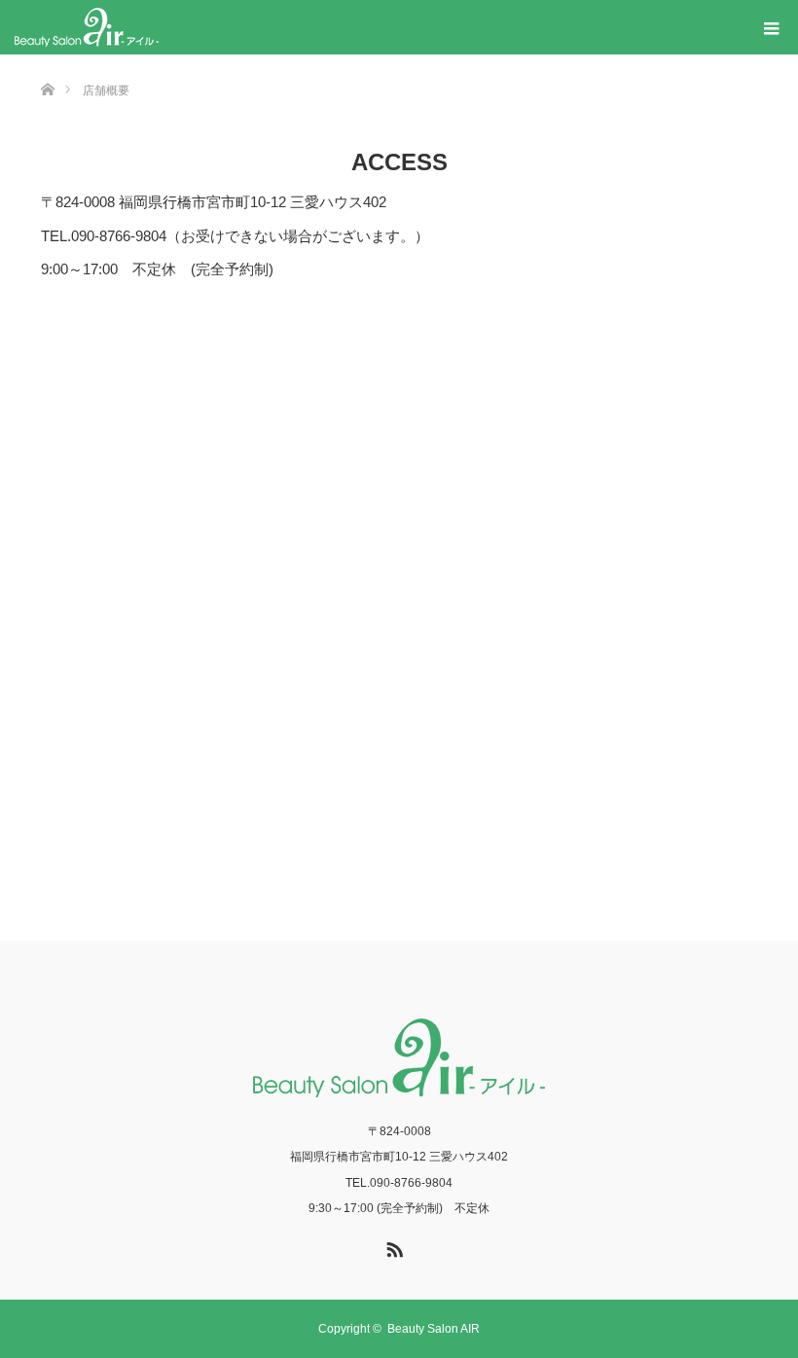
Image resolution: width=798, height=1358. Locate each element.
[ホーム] (47, 61)
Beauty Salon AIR (433, 1329)
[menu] (771, 27)
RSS (392, 1246)
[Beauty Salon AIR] (87, 27)
